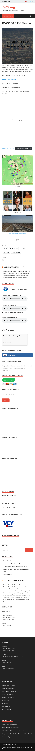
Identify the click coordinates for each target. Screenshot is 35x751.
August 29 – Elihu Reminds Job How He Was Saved (17, 734)
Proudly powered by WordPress (10, 747)
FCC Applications (7, 709)
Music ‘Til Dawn (7, 694)
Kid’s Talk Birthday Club (9, 691)
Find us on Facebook (10, 535)
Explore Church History (14, 580)
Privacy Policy (6, 700)
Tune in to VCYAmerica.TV (10, 495)
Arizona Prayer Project (14, 267)
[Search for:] (17, 550)
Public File (5, 703)
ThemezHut (5, 749)
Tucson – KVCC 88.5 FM (8, 148)
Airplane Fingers (8, 574)
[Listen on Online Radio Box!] (31, 355)
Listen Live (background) (19, 289)
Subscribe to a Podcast (8, 685)
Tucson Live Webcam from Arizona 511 (17, 233)
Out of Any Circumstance (10, 561)
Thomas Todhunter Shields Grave (12, 585)
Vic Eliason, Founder (8, 697)
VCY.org (9, 7)
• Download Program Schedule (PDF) (13, 312)
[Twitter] (30, 1)
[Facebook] (28, 1)
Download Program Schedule (24, 148)
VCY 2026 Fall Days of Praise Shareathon (15, 566)
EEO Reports (6, 706)
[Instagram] (32, 1)
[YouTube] (26, 1)
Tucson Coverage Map (9, 79)
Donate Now (8, 380)
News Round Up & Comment (11, 564)
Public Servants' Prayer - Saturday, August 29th (16, 271)
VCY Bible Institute (8, 688)
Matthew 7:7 (6, 370)
